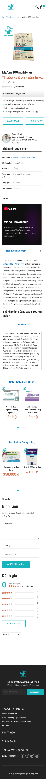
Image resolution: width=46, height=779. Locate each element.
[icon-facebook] (4, 82)
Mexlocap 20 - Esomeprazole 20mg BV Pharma (32, 410)
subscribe (34, 692)
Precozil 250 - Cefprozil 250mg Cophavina (11, 410)
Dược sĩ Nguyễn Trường (22, 137)
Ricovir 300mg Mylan (32, 467)
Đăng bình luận (14, 564)
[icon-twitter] (9, 82)
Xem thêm (21, 325)
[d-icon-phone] (37, 7)
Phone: (5, 714)
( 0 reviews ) (19, 87)
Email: (4, 718)
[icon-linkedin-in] (13, 82)
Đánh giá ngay (13, 624)
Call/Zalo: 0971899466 (10, 756)
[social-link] (22, 756)
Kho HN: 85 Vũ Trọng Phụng (21, 721)
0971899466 (12, 714)
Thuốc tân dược (12, 17)
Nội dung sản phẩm (16, 250)
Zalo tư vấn (13, 121)
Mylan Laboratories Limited (24, 157)
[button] (18, 427)
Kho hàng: (6, 721)
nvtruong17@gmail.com (17, 718)
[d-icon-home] (3, 17)
